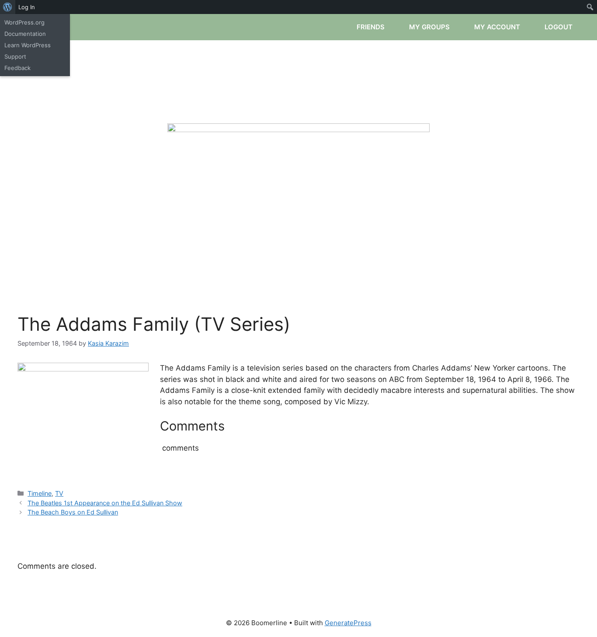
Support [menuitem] (15, 56)
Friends (371, 27)
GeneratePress (348, 623)
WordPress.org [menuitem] (24, 22)
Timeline (40, 493)
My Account (498, 27)
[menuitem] (7, 7)
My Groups (430, 27)
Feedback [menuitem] (17, 67)
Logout (559, 27)
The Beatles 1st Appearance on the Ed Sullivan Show (105, 503)
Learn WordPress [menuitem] (27, 45)
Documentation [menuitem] (25, 33)
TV (59, 493)
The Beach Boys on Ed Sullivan (73, 512)
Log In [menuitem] (26, 7)
